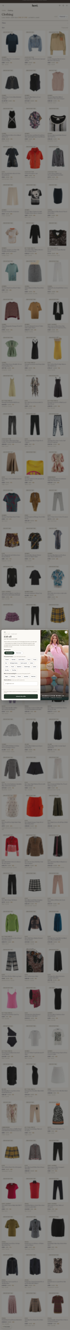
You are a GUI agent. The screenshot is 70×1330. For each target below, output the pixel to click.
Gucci (28, 659)
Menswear (18, 653)
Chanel (7, 659)
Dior (6, 663)
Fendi (12, 666)
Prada (34, 659)
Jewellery (26, 676)
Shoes (19, 676)
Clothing (13, 676)
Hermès (13, 659)
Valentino (19, 666)
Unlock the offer (21, 696)
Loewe (6, 666)
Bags (6, 676)
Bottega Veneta (14, 663)
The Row (14, 670)
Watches (33, 676)
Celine (31, 663)
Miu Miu (7, 670)
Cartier (34, 666)
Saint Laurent (23, 663)
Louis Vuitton (21, 659)
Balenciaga (27, 666)
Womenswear (9, 653)
